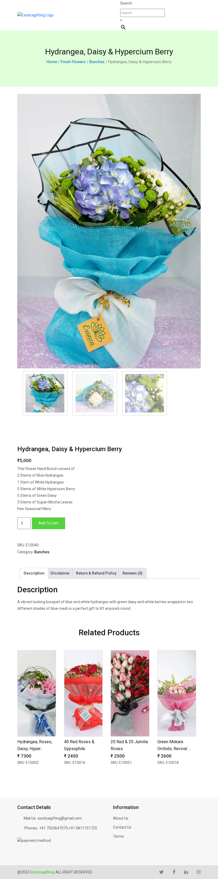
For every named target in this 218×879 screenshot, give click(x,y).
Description (34, 573)
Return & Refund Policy (96, 573)
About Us (120, 818)
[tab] (34, 573)
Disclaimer (60, 573)
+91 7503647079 (53, 828)
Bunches (96, 61)
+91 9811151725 (83, 828)
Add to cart (48, 523)
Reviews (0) (132, 573)
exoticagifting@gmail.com (60, 818)
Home (52, 61)
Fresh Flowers (73, 61)
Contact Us (122, 827)
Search (126, 3)
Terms (118, 836)
